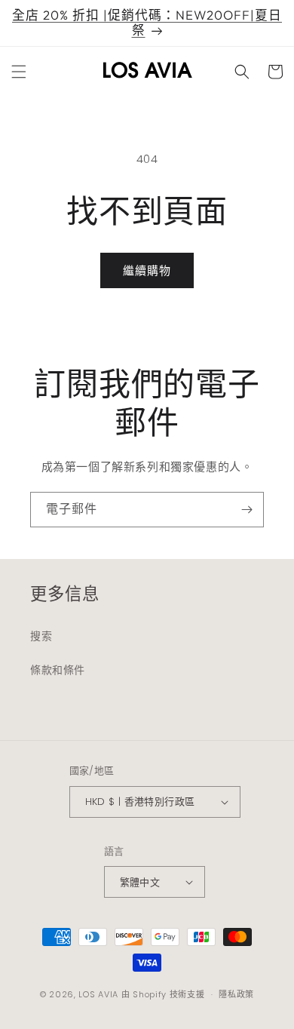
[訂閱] (246, 509)
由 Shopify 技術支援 (163, 994)
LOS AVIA (98, 994)
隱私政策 (236, 994)
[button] (18, 71)
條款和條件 (57, 669)
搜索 (41, 636)
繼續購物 (147, 270)
